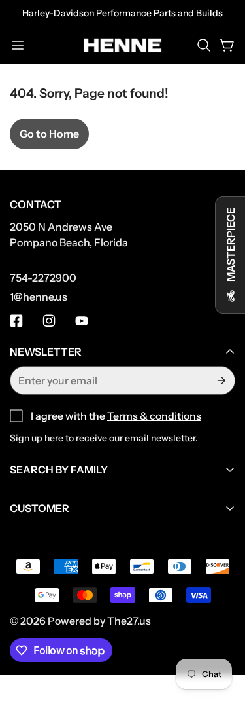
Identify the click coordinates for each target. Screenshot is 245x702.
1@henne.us (38, 296)
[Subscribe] (220, 380)
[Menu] (17, 45)
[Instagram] (49, 320)
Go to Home (49, 133)
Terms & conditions (154, 415)
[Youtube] (81, 320)
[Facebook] (16, 320)
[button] (204, 45)
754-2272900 (43, 277)
